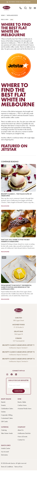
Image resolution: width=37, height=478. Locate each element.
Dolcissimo (4, 455)
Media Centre (5, 448)
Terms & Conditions (7, 467)
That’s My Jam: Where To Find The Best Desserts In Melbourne (15, 240)
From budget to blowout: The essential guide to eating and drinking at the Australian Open (16, 287)
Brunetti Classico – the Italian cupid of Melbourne (16, 195)
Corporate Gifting (6, 415)
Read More (5, 206)
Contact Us (21, 440)
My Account (5, 452)
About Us (20, 430)
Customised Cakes (7, 418)
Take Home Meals (7, 433)
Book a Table (22, 402)
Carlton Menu (22, 405)
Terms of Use (18, 467)
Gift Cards (4, 421)
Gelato (3, 412)
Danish (3, 402)
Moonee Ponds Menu (24, 409)
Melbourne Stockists (24, 433)
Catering (4, 430)
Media (11, 19)
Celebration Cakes (7, 409)
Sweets (3, 405)
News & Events (22, 437)
